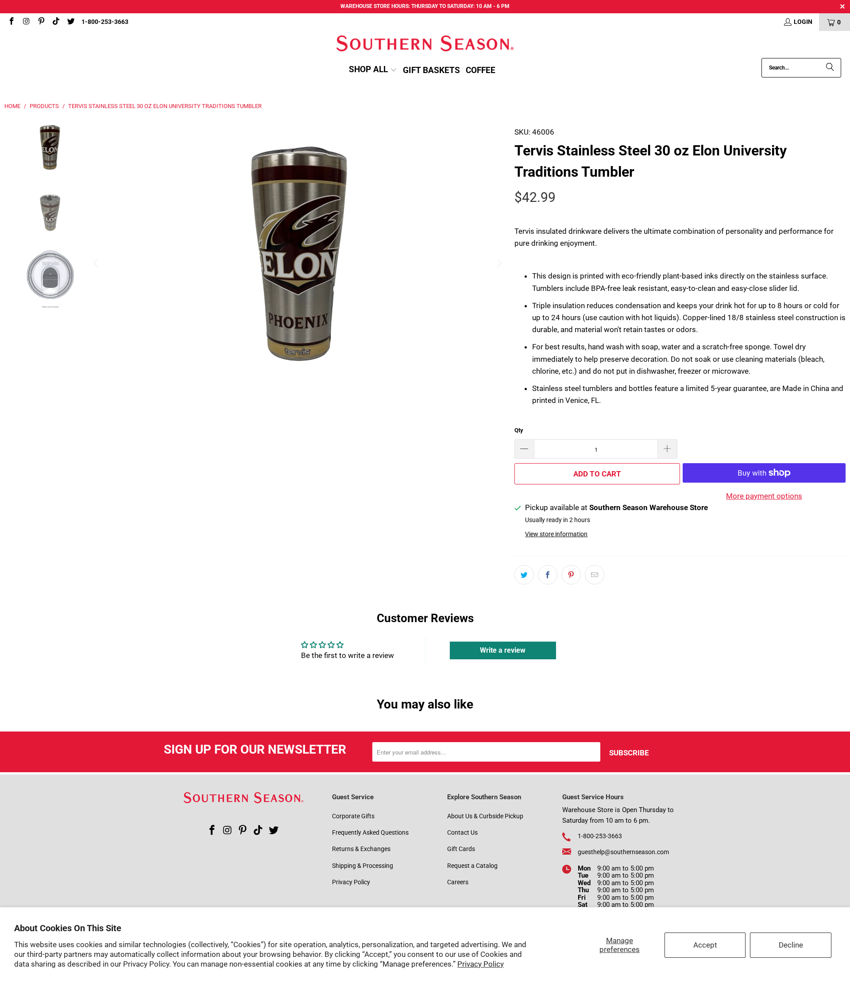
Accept (705, 944)
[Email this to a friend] (594, 574)
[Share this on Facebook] (547, 574)
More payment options (764, 495)
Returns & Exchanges (361, 848)
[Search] (830, 67)
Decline (791, 944)
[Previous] (96, 263)
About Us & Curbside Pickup (485, 816)
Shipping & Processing (362, 865)
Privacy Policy (480, 964)
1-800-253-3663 (104, 21)
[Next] (499, 263)
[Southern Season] (425, 44)
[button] (373, 70)
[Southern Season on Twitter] (70, 22)
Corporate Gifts (353, 816)
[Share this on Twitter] (524, 574)
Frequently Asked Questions (370, 832)
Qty (518, 430)
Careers (457, 882)
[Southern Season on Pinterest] (40, 22)
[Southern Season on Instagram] (26, 22)
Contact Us (462, 832)
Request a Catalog (472, 865)
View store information (556, 534)
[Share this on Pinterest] (571, 574)
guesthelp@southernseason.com (623, 851)
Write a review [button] (502, 650)
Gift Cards (461, 848)
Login (803, 21)
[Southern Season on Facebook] (11, 22)
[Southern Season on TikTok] (55, 22)
